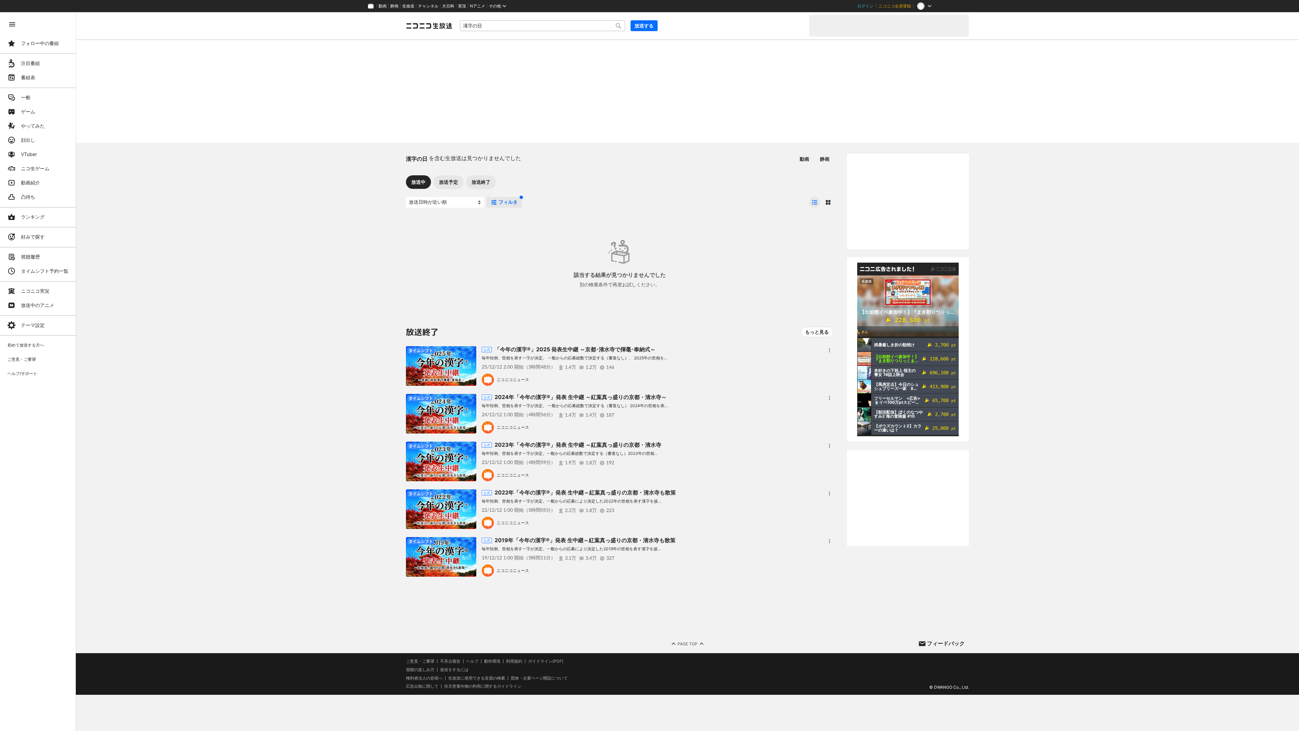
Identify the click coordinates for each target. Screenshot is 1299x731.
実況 (462, 6)
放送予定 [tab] (448, 182)
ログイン (865, 6)
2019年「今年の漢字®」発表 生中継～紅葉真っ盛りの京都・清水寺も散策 (585, 540)
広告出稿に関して (422, 686)
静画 (394, 6)
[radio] (814, 202)
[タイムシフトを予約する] (469, 353)
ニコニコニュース (513, 379)
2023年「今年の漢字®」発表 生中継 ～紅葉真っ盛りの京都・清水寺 (578, 444)
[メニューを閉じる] (12, 24)
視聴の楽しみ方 (420, 669)
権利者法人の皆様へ (424, 678)
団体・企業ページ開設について (539, 678)
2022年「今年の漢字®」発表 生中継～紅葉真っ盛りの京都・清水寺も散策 (585, 492)
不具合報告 (450, 661)
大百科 (448, 6)
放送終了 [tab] (481, 182)
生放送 (408, 6)
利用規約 (514, 661)
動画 (383, 6)
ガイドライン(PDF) (545, 661)
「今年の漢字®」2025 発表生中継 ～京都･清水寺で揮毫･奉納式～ (575, 349)
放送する (644, 25)
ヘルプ (472, 661)
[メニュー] (829, 350)
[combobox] (542, 25)
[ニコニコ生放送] (429, 26)
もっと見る (817, 332)
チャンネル (428, 6)
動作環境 (492, 661)
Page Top (688, 643)
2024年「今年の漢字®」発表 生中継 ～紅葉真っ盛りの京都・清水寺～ (581, 397)
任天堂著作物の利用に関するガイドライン (482, 686)
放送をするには (454, 670)
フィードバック (946, 643)
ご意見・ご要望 (420, 661)
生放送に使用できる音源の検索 (476, 678)
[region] (38, 371)
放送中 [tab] (418, 182)
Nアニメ (477, 6)
